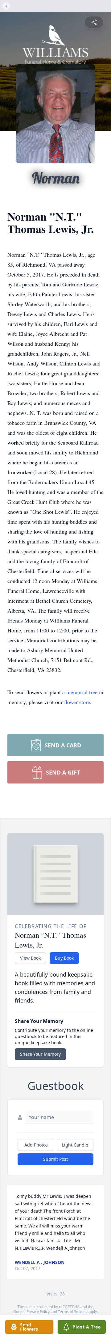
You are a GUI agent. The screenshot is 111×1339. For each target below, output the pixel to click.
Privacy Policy (38, 1311)
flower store (77, 702)
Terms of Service (72, 1311)
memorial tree (81, 692)
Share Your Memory (40, 1054)
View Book (30, 958)
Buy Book (64, 958)
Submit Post (55, 1159)
